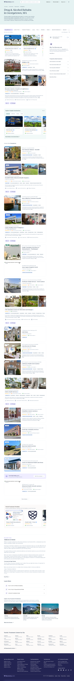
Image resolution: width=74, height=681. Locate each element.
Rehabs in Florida (7, 661)
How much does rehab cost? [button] (55, 64)
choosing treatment (22, 547)
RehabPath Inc (51, 675)
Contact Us (60, 665)
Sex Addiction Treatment (35, 669)
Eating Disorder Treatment (35, 661)
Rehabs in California (7, 662)
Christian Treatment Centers (35, 671)
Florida (18, 113)
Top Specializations (34, 659)
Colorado (25, 615)
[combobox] (30, 2)
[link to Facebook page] (70, 670)
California (13, 113)
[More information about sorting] (69, 32)
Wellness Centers (20, 668)
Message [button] (13, 103)
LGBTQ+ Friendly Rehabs (21, 667)
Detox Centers (19, 662)
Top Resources (47, 659)
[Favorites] (69, 2)
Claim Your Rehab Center (62, 661)
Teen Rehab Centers (34, 665)
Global (22, 113)
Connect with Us (61, 668)
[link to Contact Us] (58, 670)
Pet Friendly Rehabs (20, 669)
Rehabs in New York (7, 664)
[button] (11, 32)
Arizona (6, 615)
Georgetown (13, 143)
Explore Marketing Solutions (63, 662)
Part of (11, 90)
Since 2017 (64, 49)
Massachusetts (17, 6)
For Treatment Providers (63, 659)
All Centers (6, 6)
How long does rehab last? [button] (55, 67)
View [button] (6, 103)
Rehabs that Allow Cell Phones (22, 671)
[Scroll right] (69, 30)
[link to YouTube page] (63, 670)
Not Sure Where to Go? (9, 659)
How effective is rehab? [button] (54, 70)
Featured (8, 113)
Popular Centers (20, 659)
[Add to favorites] (19, 60)
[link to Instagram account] (68, 670)
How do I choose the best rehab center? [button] (58, 73)
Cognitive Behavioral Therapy (22, 664)
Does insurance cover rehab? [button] (55, 61)
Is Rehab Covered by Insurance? (49, 664)
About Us (59, 664)
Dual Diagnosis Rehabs (34, 667)
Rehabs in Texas (7, 665)
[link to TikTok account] (65, 670)
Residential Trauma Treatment (35, 668)
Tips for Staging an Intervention (49, 665)
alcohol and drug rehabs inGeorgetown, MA (12, 17)
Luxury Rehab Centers (21, 661)
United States (11, 6)
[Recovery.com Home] (9, 2)
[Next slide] (43, 46)
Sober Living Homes (20, 665)
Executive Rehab (33, 664)
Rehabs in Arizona (7, 667)
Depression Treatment (34, 662)
